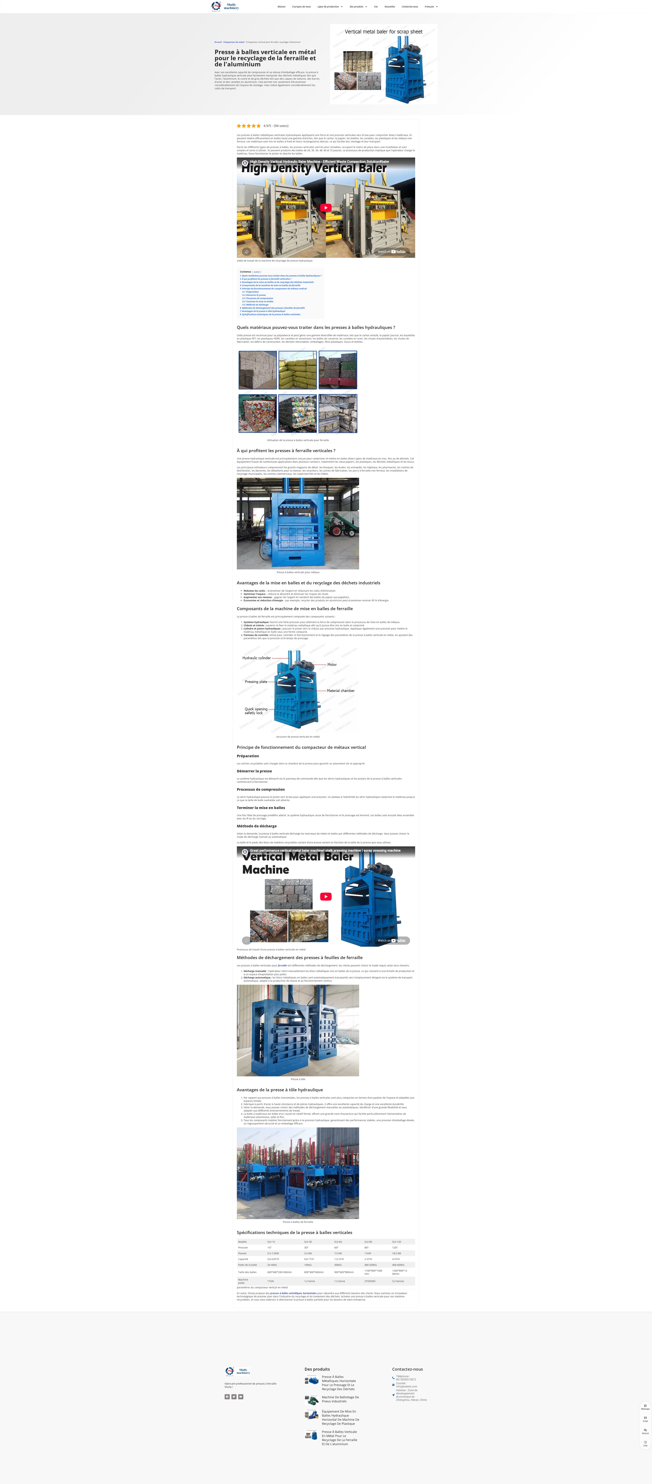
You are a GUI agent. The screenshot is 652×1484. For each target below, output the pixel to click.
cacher (257, 272)
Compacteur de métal (233, 42)
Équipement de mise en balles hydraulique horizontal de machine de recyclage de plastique (340, 1417)
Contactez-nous (410, 6)
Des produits (356, 6)
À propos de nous (301, 6)
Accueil (218, 42)
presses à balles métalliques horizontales (293, 1293)
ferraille (282, 965)
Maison (281, 6)
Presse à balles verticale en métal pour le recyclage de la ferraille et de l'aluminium (339, 1438)
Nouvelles (390, 6)
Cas (376, 6)
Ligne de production (328, 6)
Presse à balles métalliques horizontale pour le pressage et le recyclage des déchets (339, 1383)
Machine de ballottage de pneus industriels (340, 1399)
